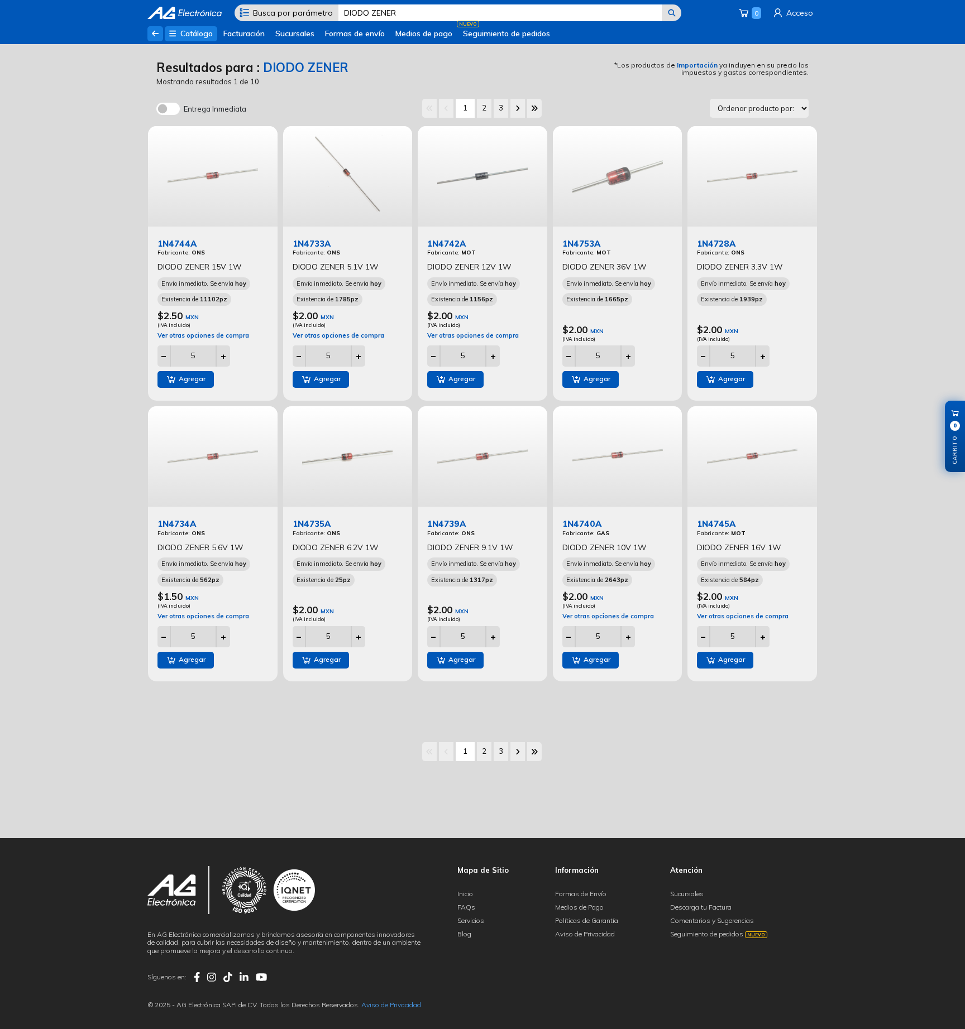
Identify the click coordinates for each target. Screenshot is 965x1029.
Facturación (244, 33)
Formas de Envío (580, 893)
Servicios (470, 920)
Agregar (191, 378)
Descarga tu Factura (701, 907)
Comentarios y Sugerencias (712, 920)
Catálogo (195, 33)
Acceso (798, 13)
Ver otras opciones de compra (203, 335)
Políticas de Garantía (586, 920)
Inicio (465, 893)
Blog (464, 934)
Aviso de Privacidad (585, 934)
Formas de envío (355, 33)
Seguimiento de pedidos (506, 33)
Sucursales (294, 33)
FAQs (466, 907)
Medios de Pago (579, 907)
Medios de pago (423, 33)
